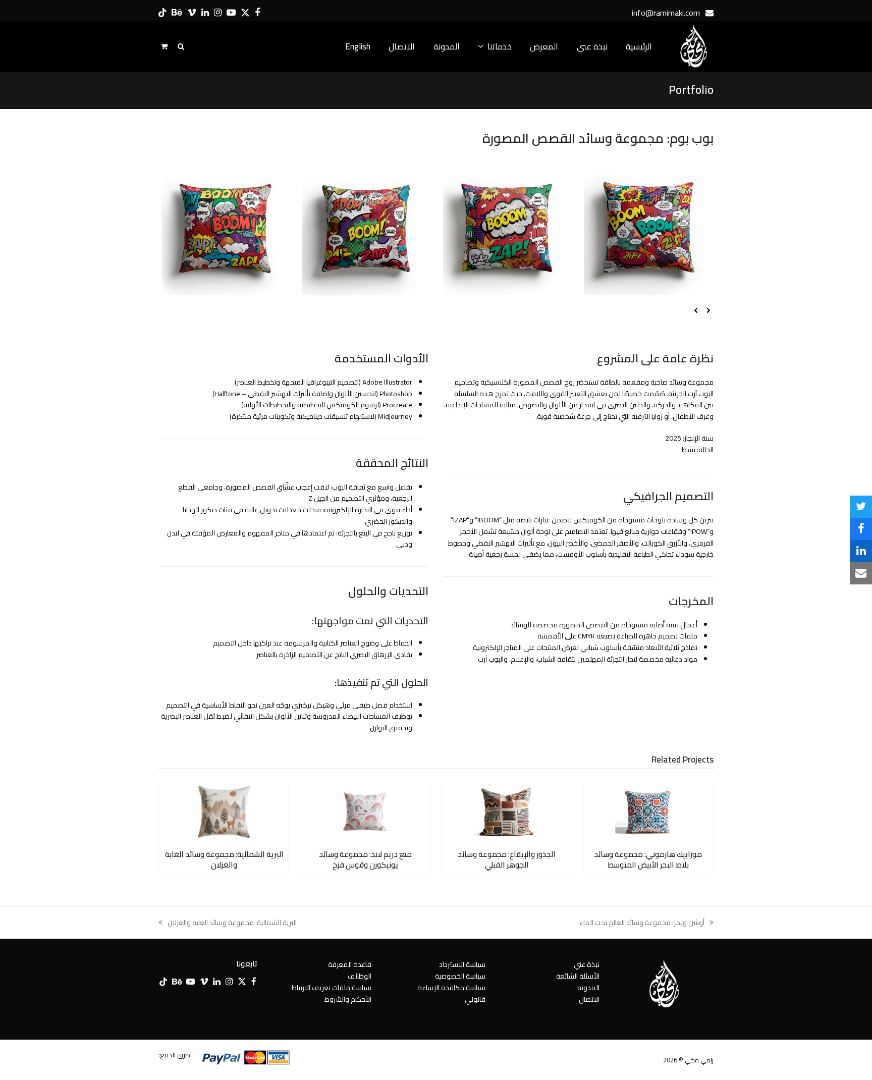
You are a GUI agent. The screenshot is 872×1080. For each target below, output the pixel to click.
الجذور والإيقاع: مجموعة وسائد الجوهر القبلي (507, 859)
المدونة (588, 987)
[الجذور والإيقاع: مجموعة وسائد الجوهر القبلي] (507, 811)
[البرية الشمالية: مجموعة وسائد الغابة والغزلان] (224, 811)
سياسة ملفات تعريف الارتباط (331, 987)
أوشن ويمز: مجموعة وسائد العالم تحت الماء (646, 923)
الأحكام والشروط (347, 999)
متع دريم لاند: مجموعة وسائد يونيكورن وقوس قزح (365, 859)
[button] (861, 507)
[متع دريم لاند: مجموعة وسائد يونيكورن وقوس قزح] (365, 811)
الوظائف (359, 976)
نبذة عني (587, 964)
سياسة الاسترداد (462, 964)
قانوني (475, 999)
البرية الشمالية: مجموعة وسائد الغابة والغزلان (224, 859)
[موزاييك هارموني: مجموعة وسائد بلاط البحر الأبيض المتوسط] (648, 811)
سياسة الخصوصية (460, 976)
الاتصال (589, 999)
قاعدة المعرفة (349, 964)
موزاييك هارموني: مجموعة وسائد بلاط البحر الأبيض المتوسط (648, 859)
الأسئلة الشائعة (578, 976)
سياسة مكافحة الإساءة (451, 987)
